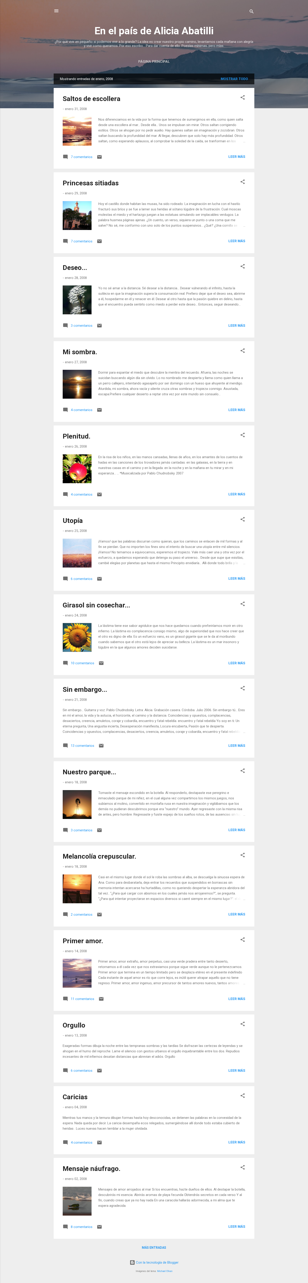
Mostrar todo (234, 79)
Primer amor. (83, 941)
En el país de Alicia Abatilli (154, 31)
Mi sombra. (80, 352)
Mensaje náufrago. (91, 1169)
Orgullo (74, 1025)
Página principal (154, 62)
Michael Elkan (164, 1271)
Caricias (75, 1097)
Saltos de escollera (91, 99)
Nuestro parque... (89, 772)
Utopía (73, 520)
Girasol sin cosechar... (96, 605)
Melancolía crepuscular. (99, 856)
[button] (242, 98)
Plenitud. (76, 436)
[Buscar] (251, 12)
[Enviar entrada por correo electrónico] (99, 158)
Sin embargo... (85, 689)
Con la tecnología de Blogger (157, 1262)
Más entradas (154, 1247)
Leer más (236, 157)
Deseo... (75, 267)
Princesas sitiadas (91, 183)
